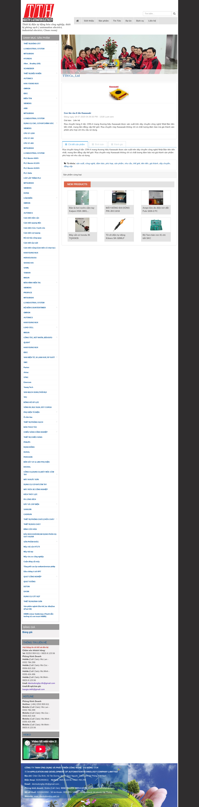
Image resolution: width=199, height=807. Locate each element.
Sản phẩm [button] (104, 21)
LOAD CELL (29, 327)
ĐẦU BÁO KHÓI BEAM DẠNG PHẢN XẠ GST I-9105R (40, 535)
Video (27, 734)
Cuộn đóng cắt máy (32, 562)
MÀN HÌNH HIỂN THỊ (32, 283)
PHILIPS (27, 442)
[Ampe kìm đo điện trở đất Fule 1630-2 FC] (156, 197)
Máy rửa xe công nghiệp (34, 557)
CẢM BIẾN (28, 198)
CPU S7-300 (29, 138)
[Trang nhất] (78, 20)
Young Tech (28, 387)
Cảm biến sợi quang (32, 233)
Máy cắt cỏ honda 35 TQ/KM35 (79, 236)
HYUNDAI (28, 59)
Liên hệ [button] (152, 21)
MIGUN (26, 278)
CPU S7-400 (29, 143)
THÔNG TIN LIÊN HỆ (35, 642)
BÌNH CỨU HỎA (30, 529)
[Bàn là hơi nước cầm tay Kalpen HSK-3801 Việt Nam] (82, 197)
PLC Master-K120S (31, 163)
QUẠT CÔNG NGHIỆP (32, 577)
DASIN (26, 592)
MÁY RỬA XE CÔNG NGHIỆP (36, 489)
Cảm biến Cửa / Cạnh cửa (34, 228)
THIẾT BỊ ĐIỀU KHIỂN (32, 74)
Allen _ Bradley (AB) (32, 64)
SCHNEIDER (29, 69)
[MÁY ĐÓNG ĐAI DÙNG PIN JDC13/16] (119, 197)
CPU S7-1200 (29, 133)
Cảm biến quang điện (32, 223)
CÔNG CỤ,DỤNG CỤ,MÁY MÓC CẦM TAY (39, 473)
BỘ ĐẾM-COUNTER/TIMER (35, 308)
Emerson (27, 382)
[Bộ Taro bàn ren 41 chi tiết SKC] (156, 225)
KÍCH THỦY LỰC (30, 494)
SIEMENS (27, 103)
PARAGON (28, 457)
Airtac (26, 372)
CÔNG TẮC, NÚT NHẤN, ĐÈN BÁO (38, 338)
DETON (27, 587)
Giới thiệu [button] (89, 21)
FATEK (26, 193)
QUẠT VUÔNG (29, 582)
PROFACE (28, 293)
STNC (26, 377)
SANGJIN (27, 509)
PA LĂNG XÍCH (30, 499)
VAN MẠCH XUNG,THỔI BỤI (35, 392)
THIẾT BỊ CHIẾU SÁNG (33, 437)
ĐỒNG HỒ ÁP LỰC (31, 402)
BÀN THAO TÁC (30, 427)
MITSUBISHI (29, 54)
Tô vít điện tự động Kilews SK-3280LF (115, 236)
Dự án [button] (129, 21)
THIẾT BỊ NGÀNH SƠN (33, 601)
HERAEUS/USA (30, 258)
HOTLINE (28, 696)
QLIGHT (27, 343)
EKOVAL (27, 467)
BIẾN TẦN (28, 98)
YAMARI (27, 273)
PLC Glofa (28, 173)
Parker (26, 367)
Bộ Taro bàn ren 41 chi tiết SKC (154, 236)
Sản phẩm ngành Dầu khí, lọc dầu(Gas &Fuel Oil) (39, 607)
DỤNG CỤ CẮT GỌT (32, 596)
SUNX (26, 208)
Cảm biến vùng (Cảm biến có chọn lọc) (39, 248)
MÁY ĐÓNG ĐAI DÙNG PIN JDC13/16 (118, 209)
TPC (25, 397)
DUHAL (27, 452)
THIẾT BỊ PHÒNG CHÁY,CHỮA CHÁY (39, 519)
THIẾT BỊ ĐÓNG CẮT (32, 44)
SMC (26, 362)
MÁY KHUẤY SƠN (31, 479)
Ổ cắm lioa (28, 417)
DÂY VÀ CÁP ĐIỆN (31, 504)
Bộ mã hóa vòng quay (33, 238)
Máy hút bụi (28, 552)
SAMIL (26, 268)
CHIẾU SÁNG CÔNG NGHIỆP (35, 432)
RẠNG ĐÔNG (29, 447)
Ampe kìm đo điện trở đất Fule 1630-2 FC (156, 209)
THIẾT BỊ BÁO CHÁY (32, 524)
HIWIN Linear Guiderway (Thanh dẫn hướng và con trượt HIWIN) (38, 615)
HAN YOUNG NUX (31, 84)
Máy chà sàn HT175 (32, 547)
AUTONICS (28, 78)
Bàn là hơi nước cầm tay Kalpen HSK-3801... (81, 209)
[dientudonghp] (38, 13)
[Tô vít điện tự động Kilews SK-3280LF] (119, 225)
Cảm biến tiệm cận (31, 218)
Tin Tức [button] (117, 21)
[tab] (75, 144)
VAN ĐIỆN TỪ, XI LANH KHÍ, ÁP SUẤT (39, 357)
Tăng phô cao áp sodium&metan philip (39, 567)
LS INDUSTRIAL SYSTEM (34, 49)
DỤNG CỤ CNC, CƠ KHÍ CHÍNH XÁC (39, 123)
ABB (26, 108)
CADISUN (28, 514)
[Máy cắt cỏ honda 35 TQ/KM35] (82, 225)
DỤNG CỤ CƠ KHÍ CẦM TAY (35, 484)
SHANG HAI (29, 263)
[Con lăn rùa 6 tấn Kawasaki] (119, 92)
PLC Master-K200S (31, 168)
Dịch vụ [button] (140, 21)
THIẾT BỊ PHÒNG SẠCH (33, 422)
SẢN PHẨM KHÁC (31, 542)
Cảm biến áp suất (31, 243)
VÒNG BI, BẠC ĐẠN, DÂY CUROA (38, 407)
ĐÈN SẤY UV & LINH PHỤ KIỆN (37, 462)
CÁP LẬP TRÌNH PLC (32, 178)
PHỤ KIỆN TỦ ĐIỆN (31, 412)
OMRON (27, 89)
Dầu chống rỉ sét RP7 (32, 572)
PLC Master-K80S (31, 158)
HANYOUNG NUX (31, 253)
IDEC (26, 93)
